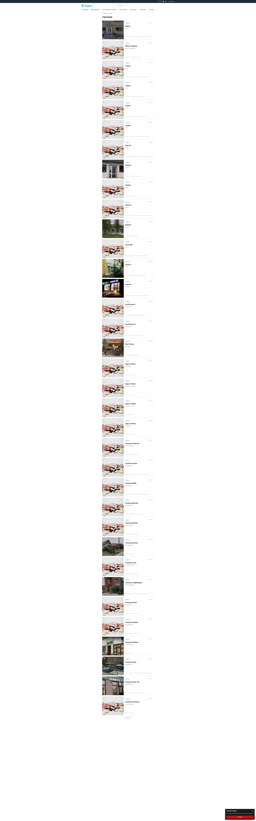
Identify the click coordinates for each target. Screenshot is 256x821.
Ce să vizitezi (123, 9)
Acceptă (240, 817)
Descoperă (85, 9)
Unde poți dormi (95, 9)
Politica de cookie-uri (249, 813)
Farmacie (127, 23)
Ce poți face (133, 9)
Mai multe (128, 717)
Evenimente (142, 9)
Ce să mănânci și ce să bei (109, 9)
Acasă (105, 13)
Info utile (151, 9)
